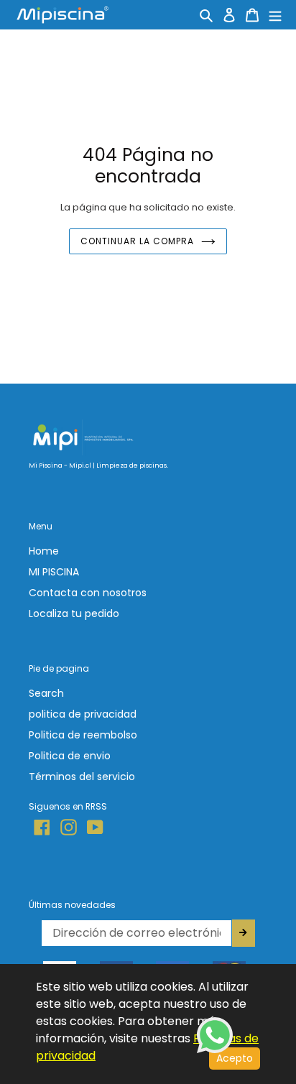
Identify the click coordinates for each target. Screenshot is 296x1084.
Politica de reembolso (83, 735)
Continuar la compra (136, 241)
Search (46, 693)
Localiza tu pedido (74, 613)
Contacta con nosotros (88, 592)
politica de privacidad (83, 714)
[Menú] (275, 14)
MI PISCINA (54, 572)
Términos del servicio (82, 776)
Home (44, 551)
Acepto (234, 1058)
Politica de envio (70, 756)
